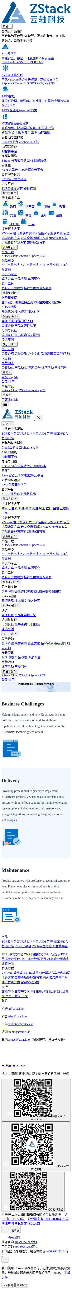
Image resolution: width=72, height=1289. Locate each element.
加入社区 (34, 311)
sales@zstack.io (17, 1016)
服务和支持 (9, 292)
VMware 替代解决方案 (19, 233)
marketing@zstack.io (20, 1024)
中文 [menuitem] (5, 377)
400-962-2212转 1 (26, 1242)
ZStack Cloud (10, 255)
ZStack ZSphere (29, 255)
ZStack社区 (9, 307)
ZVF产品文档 (29, 265)
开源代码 (8, 311)
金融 (56, 508)
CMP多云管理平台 (14, 179)
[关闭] (38, 418)
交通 (35, 508)
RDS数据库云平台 (31, 170)
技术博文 (21, 311)
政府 (5, 508)
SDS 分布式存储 (12, 954)
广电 (5, 513)
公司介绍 (8, 353)
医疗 (49, 508)
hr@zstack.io (16, 1008)
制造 (42, 508)
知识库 (56, 302)
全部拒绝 (8, 1285)
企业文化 (34, 353)
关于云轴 (8, 344)
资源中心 (8, 247)
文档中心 (8, 260)
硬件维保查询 (24, 302)
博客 (31, 367)
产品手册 (21, 279)
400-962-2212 (16, 1066)
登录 (5, 382)
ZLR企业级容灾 (19, 188)
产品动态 (21, 367)
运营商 (13, 508)
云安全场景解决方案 (34, 238)
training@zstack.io (19, 1031)
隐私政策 (21, 1223)
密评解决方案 (36, 242)
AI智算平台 (9, 151)
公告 (38, 367)
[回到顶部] (5, 1259)
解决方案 (8, 193)
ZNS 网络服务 (36, 160)
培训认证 (8, 335)
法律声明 (8, 1223)
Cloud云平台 (10, 142)
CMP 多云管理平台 (33, 959)
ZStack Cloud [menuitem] (10, 390)
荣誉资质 (21, 353)
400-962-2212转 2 (26, 1246)
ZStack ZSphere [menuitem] (29, 390)
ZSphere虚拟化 (29, 142)
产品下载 (8, 252)
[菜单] (5, 405)
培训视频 (34, 335)
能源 (21, 508)
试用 (11, 382)
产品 (6, 26)
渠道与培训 (9, 316)
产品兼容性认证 (25, 325)
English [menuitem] (13, 377)
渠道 (5, 321)
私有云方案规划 (12, 288)
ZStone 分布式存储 (14, 160)
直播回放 (61, 367)
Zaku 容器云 (10, 170)
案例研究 (34, 279)
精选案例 (8, 339)
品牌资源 (47, 353)
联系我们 (60, 353)
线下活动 (47, 367)
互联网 (64, 508)
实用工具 (8, 283)
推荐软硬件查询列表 (37, 288)
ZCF (43, 255)
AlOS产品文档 (49, 265)
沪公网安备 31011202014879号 (48, 1219)
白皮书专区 (9, 274)
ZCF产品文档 (11, 265)
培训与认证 (9, 330)
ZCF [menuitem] (43, 390)
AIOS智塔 (46, 433)
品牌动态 (8, 363)
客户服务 (8, 302)
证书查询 (21, 335)
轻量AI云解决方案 (50, 233)
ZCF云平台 (9, 433)
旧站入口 (34, 1223)
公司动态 (8, 367)
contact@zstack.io (19, 1039)
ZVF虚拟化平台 (28, 433)
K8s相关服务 (42, 302)
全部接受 (22, 1285)
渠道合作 (8, 325)
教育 (28, 508)
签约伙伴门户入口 (20, 321)
